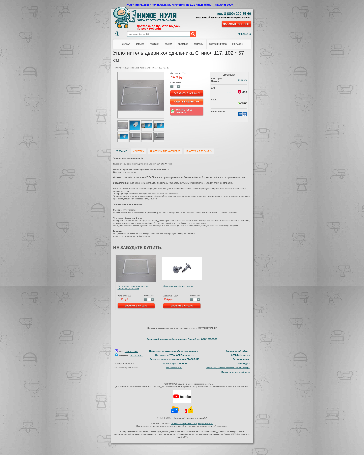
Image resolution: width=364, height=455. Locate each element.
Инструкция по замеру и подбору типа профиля (173, 351)
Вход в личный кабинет (238, 351)
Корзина (245, 34)
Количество (175, 83)
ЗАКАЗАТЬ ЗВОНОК (236, 24)
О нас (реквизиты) (174, 368)
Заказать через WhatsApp (184, 111)
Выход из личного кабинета (235, 372)
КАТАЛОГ (140, 44)
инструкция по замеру (199, 151)
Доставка (138, 151)
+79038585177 (136, 356)
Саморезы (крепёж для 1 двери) (178, 286)
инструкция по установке (165, 151)
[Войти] (117, 33)
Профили (154, 44)
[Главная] (144, 17)
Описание (121, 151)
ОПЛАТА (168, 44)
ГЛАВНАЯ (125, 44)
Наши (243, 363)
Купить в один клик (186, 101)
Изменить (242, 80)
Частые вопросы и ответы (175, 363)
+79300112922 (131, 351)
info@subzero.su (205, 423)
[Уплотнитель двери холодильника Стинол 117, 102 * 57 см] (140, 118)
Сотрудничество (218, 44)
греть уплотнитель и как (174, 359)
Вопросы (198, 44)
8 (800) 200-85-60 (233, 13)
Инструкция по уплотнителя (174, 355)
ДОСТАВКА (183, 44)
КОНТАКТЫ (237, 44)
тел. (206, 339)
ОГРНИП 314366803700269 (184, 423)
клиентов (240, 355)
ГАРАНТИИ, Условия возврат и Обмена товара (228, 368)
